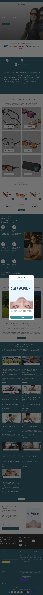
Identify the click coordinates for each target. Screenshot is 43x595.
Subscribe (21, 317)
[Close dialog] (33, 275)
